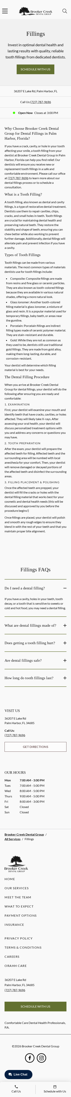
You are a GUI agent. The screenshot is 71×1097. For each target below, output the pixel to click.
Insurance (14, 924)
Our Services (17, 888)
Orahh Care (16, 965)
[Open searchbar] (65, 11)
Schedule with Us (35, 69)
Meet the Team (18, 897)
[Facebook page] (29, 1058)
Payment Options (21, 915)
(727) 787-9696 (40, 102)
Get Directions (35, 746)
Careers (12, 956)
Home (10, 879)
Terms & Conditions (23, 947)
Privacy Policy (19, 938)
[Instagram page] (41, 1058)
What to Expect (19, 906)
